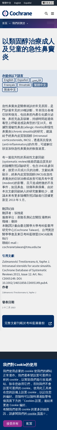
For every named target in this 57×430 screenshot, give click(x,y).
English (17, 2)
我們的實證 (18, 23)
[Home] (17, 13)
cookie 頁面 (35, 413)
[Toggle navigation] (52, 13)
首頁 (4, 23)
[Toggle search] (46, 13)
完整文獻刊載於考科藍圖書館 (25, 323)
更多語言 (50, 2)
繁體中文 (6, 2)
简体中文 (10, 90)
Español (27, 2)
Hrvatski (24, 85)
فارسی (36, 80)
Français (9, 85)
